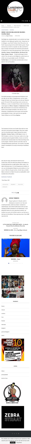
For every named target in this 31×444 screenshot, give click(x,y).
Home (3, 25)
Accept (12, 442)
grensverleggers (5, 331)
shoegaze (4, 186)
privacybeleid (5, 374)
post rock (20, 184)
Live (2, 317)
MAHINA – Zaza (15, 259)
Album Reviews (17, 25)
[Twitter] (23, 21)
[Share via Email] (18, 192)
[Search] (29, 21)
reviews (3, 313)
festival (3, 320)
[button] (3, 251)
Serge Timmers (9, 35)
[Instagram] (25, 21)
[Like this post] (13, 192)
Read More (19, 442)
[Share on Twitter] (16, 192)
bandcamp (4, 176)
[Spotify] (27, 21)
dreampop (13, 184)
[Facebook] (12, 433)
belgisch (3, 328)
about (3, 335)
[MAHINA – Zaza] (15, 248)
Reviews (9, 25)
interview (4, 324)
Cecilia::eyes (5, 184)
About (3, 371)
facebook (9, 176)
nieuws (3, 309)
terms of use (4, 378)
